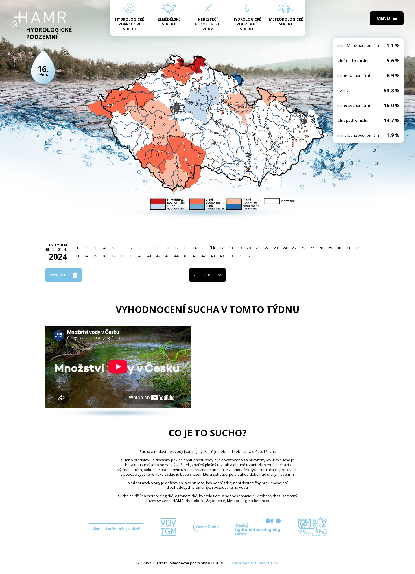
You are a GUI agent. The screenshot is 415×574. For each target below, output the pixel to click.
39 (131, 255)
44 (176, 255)
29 (330, 247)
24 (285, 247)
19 (240, 247)
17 (222, 247)
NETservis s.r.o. (266, 563)
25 (294, 247)
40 (140, 255)
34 (86, 255)
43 (167, 255)
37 (113, 255)
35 (95, 255)
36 (104, 255)
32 (357, 247)
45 (185, 255)
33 (77, 255)
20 (249, 247)
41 (149, 255)
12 (176, 247)
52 (249, 255)
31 (348, 247)
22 (267, 247)
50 (231, 255)
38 (122, 255)
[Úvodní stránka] (38, 19)
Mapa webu (241, 563)
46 (194, 255)
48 (213, 255)
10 (158, 247)
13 (185, 247)
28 (321, 247)
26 (303, 247)
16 (212, 247)
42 (158, 255)
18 (231, 247)
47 (204, 255)
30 (339, 247)
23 (276, 247)
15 (204, 247)
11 (167, 247)
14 (194, 247)
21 (258, 247)
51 (240, 255)
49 (222, 255)
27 (312, 247)
